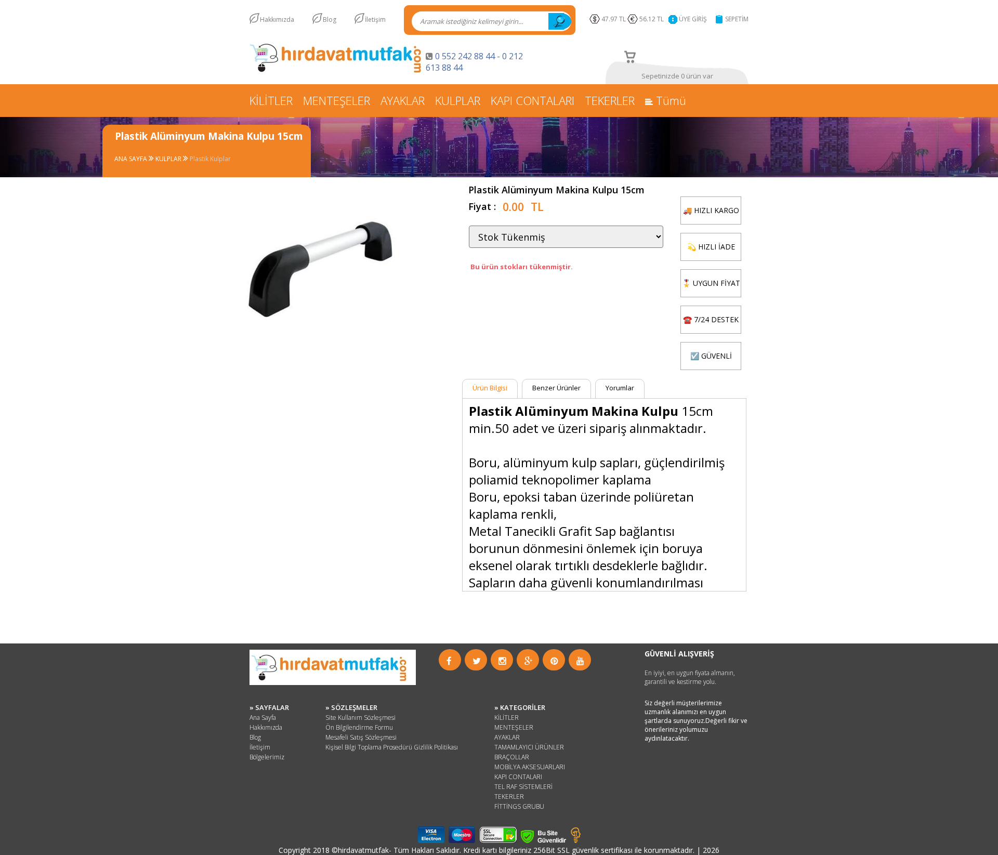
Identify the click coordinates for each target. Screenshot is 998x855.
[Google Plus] (528, 661)
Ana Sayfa (263, 717)
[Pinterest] (554, 661)
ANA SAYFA (131, 158)
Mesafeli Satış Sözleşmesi (361, 737)
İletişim (375, 19)
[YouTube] (580, 661)
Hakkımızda (277, 19)
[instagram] (502, 661)
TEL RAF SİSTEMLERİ (523, 786)
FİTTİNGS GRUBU (519, 806)
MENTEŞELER (336, 100)
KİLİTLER (271, 100)
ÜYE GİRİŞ (693, 19)
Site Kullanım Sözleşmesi (360, 717)
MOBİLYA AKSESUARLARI (529, 766)
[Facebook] (449, 661)
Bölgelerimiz (267, 757)
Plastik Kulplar (210, 158)
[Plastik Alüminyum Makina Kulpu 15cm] (309, 348)
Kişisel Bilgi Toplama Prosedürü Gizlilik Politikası (391, 747)
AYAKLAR (402, 100)
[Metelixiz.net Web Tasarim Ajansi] (576, 840)
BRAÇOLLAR (511, 757)
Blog (329, 19)
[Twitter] (476, 661)
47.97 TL (613, 19)
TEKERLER (610, 100)
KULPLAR (457, 100)
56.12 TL (653, 19)
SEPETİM (736, 19)
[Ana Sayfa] (338, 71)
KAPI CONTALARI (532, 100)
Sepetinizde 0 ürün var (677, 76)
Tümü (669, 100)
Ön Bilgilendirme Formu (359, 727)
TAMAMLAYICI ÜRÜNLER (529, 747)
